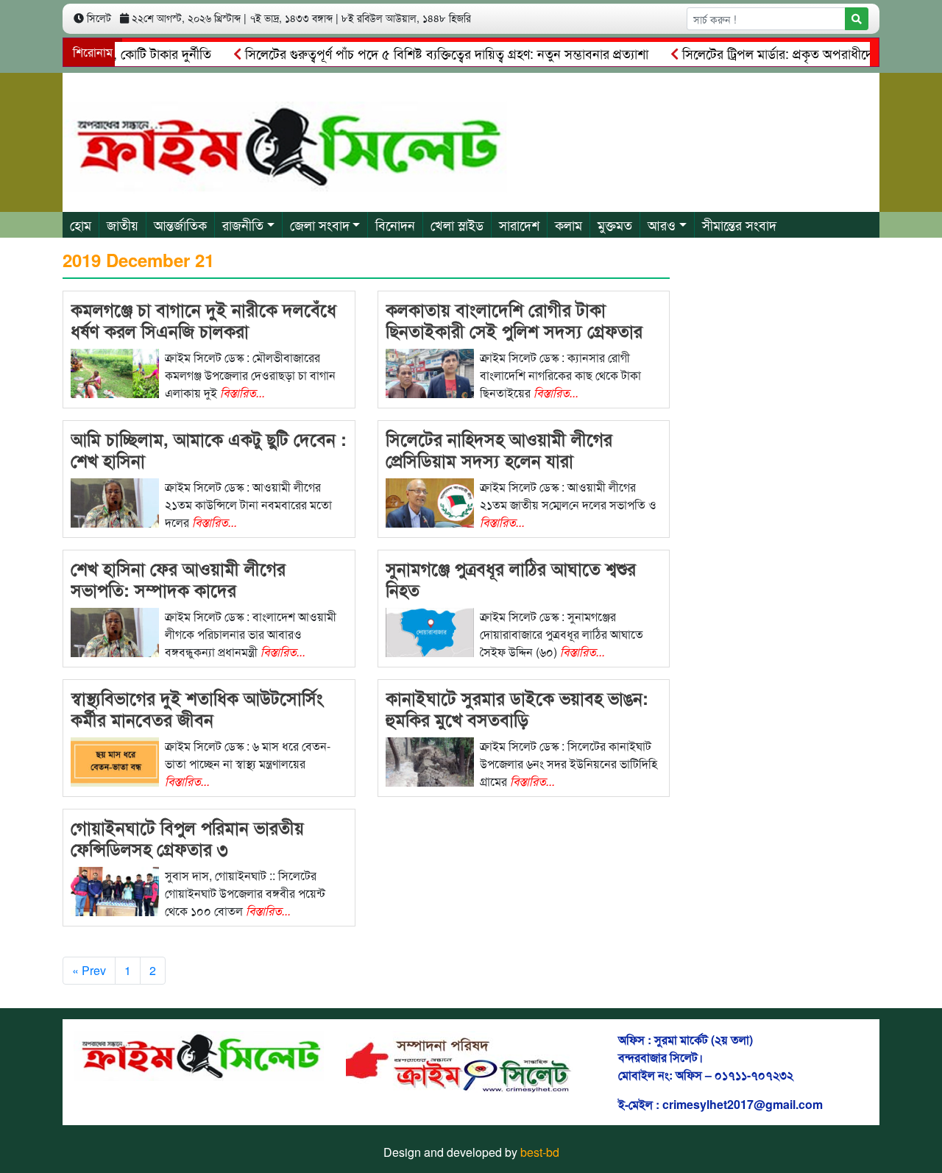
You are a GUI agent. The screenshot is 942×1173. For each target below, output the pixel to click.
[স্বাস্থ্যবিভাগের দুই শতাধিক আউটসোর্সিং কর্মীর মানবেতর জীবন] (115, 760)
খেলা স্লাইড (457, 224)
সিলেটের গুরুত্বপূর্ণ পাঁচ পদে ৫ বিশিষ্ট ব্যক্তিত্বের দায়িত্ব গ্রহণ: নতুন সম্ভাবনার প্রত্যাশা (426, 53)
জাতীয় (122, 224)
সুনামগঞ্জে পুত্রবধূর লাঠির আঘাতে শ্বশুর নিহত (511, 579)
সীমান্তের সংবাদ (739, 224)
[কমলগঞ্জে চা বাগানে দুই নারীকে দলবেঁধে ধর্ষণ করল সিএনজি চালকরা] (115, 372)
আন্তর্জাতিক (180, 224)
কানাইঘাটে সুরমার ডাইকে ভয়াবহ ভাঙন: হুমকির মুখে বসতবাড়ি (517, 708)
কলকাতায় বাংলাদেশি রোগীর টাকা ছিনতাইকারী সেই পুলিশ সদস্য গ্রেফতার (514, 320)
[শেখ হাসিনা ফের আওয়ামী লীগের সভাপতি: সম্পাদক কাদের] (115, 631)
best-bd (539, 1152)
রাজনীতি (242, 224)
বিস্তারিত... (242, 392)
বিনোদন (395, 224)
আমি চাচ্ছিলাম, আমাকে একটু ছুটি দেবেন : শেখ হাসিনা (209, 449)
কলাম (568, 224)
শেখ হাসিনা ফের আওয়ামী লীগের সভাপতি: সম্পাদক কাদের (178, 579)
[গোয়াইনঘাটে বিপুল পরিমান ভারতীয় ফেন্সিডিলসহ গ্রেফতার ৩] (115, 890)
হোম (80, 224)
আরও (662, 224)
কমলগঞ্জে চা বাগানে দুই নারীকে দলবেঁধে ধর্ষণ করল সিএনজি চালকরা (203, 320)
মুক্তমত (615, 224)
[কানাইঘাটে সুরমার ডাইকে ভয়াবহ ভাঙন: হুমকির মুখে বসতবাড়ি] (430, 760)
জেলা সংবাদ (320, 224)
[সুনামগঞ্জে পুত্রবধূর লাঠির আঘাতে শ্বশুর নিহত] (430, 631)
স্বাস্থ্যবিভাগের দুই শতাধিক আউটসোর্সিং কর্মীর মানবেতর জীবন (197, 708)
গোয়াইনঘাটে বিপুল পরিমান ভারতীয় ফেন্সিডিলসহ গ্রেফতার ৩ (187, 838)
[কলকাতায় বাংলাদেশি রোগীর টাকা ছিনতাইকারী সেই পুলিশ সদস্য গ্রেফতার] (430, 372)
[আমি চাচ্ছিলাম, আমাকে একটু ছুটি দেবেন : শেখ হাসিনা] (115, 501)
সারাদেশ (519, 224)
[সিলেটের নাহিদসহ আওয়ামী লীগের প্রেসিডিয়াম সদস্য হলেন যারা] (430, 501)
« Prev (89, 970)
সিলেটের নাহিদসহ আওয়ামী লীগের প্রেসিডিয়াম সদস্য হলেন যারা (499, 449)
